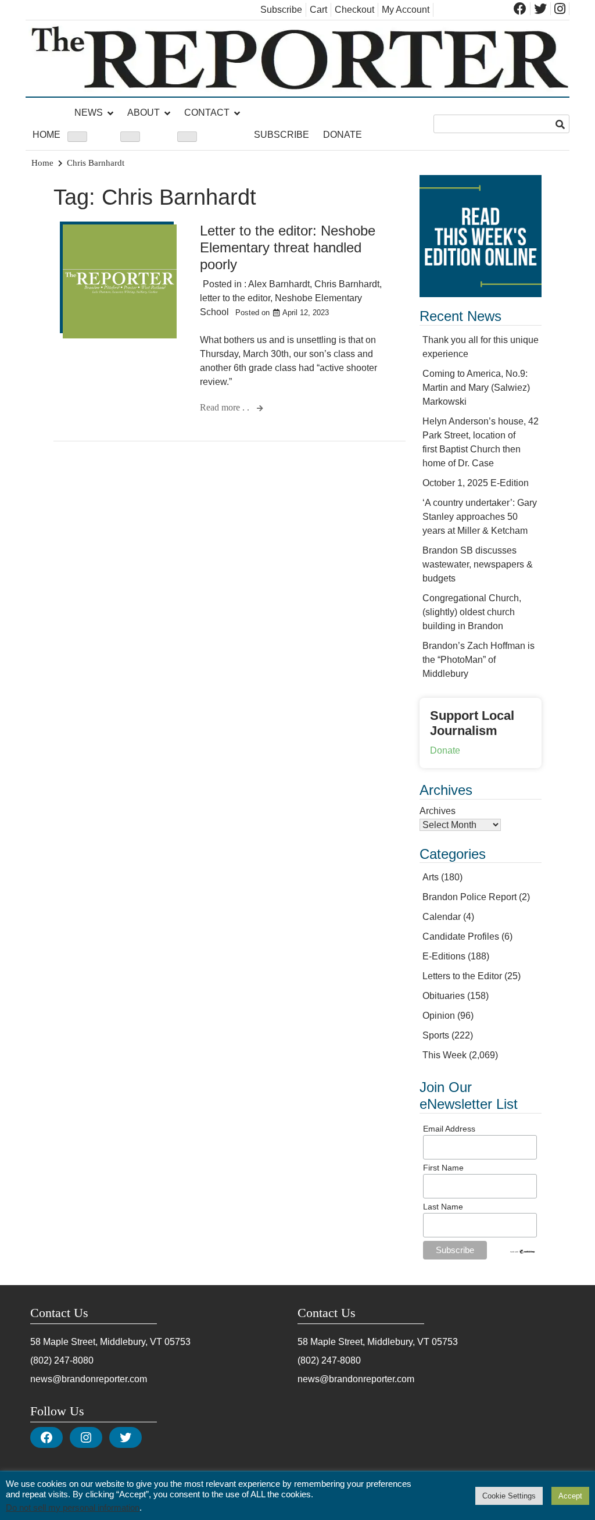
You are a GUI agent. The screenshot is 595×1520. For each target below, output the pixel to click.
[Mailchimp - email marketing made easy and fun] (522, 1251)
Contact (207, 112)
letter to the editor (235, 298)
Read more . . (226, 407)
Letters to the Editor (462, 976)
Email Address (449, 1128)
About (143, 112)
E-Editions (443, 956)
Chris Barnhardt (346, 284)
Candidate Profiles (460, 936)
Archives (438, 811)
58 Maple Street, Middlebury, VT (96, 1342)
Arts (430, 877)
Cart (318, 10)
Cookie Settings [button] (509, 1496)
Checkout (354, 10)
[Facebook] (46, 1437)
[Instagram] (86, 1437)
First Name (443, 1167)
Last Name (443, 1206)
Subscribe (281, 10)
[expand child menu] (77, 136)
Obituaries (443, 996)
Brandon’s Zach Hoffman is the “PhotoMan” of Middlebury (478, 660)
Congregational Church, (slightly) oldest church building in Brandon (471, 612)
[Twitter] (125, 1437)
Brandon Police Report (469, 897)
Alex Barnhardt (279, 284)
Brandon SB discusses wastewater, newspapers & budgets (477, 564)
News (88, 112)
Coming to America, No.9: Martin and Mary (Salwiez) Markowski (476, 387)
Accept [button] (570, 1496)
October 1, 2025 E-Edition (475, 483)
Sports (435, 1035)
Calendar (441, 917)
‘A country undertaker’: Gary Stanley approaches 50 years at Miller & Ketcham (479, 517)
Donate (342, 135)
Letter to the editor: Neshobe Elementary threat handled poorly (287, 247)
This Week (444, 1055)
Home (46, 135)
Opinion (438, 1016)
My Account (405, 10)
